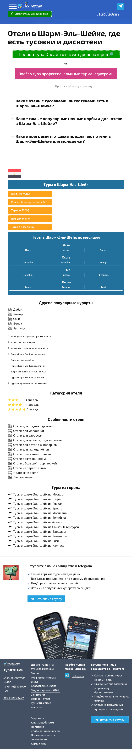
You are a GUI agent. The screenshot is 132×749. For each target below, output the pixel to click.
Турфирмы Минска (43, 677)
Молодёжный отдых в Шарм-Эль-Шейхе (31, 336)
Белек (17, 323)
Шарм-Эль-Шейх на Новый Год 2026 (29, 371)
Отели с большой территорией (35, 463)
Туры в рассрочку (23, 226)
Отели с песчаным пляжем (32, 454)
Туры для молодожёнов (23, 360)
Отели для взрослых (27, 435)
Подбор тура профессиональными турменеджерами (66, 73)
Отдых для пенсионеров (23, 342)
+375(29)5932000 (14, 678)
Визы (34, 681)
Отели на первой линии (29, 468)
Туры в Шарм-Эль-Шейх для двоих (28, 354)
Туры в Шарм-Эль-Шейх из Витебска (39, 517)
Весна (66, 282)
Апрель (66, 287)
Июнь (28, 250)
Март (28, 287)
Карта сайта (38, 743)
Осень (66, 257)
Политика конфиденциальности (45, 728)
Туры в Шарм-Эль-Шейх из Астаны (38, 522)
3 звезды (31, 400)
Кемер (18, 314)
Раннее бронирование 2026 (29, 202)
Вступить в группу (49, 599)
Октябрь (65, 262)
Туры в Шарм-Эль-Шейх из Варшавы (39, 531)
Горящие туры (20, 193)
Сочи (16, 319)
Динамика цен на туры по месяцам (42, 666)
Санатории (38, 694)
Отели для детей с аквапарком (35, 445)
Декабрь (28, 274)
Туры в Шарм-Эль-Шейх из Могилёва (40, 513)
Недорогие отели (25, 472)
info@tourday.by (13, 697)
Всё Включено (20, 218)
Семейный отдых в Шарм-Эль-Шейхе (29, 348)
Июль (66, 250)
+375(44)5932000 (108, 13)
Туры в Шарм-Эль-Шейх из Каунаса (38, 545)
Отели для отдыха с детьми (33, 426)
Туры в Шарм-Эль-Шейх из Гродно (37, 499)
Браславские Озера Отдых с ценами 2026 (45, 687)
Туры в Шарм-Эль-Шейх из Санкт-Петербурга (46, 527)
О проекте (37, 718)
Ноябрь (104, 262)
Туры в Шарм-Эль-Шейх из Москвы (38, 494)
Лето (66, 245)
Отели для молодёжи (28, 431)
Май (103, 287)
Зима (66, 270)
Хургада (19, 328)
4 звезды (32, 404)
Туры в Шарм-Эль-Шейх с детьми (27, 377)
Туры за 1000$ (20, 210)
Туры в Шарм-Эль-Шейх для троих (28, 366)
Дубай (17, 309)
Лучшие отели (23, 477)
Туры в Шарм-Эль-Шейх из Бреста (38, 508)
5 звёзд (32, 409)
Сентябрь (28, 262)
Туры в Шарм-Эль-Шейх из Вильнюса (40, 536)
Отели (35, 673)
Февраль (104, 274)
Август (103, 250)
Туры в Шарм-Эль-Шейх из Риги (36, 541)
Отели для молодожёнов (31, 449)
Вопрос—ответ (40, 698)
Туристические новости (41, 704)
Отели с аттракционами (30, 458)
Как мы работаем (42, 722)
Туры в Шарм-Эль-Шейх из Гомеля (37, 503)
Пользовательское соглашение (43, 737)
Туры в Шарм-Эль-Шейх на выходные (29, 383)
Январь (66, 274)
